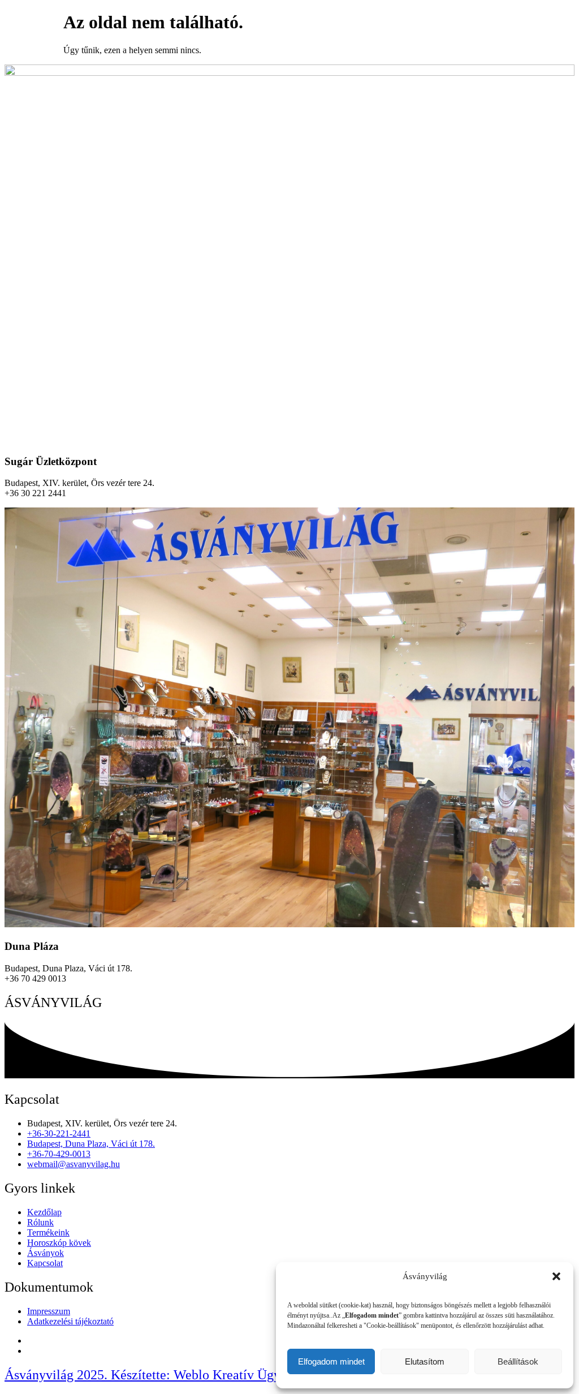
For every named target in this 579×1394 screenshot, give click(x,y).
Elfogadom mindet (331, 1361)
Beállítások (518, 1361)
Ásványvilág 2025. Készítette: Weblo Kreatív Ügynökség (162, 1374)
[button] (556, 1276)
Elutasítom (424, 1361)
